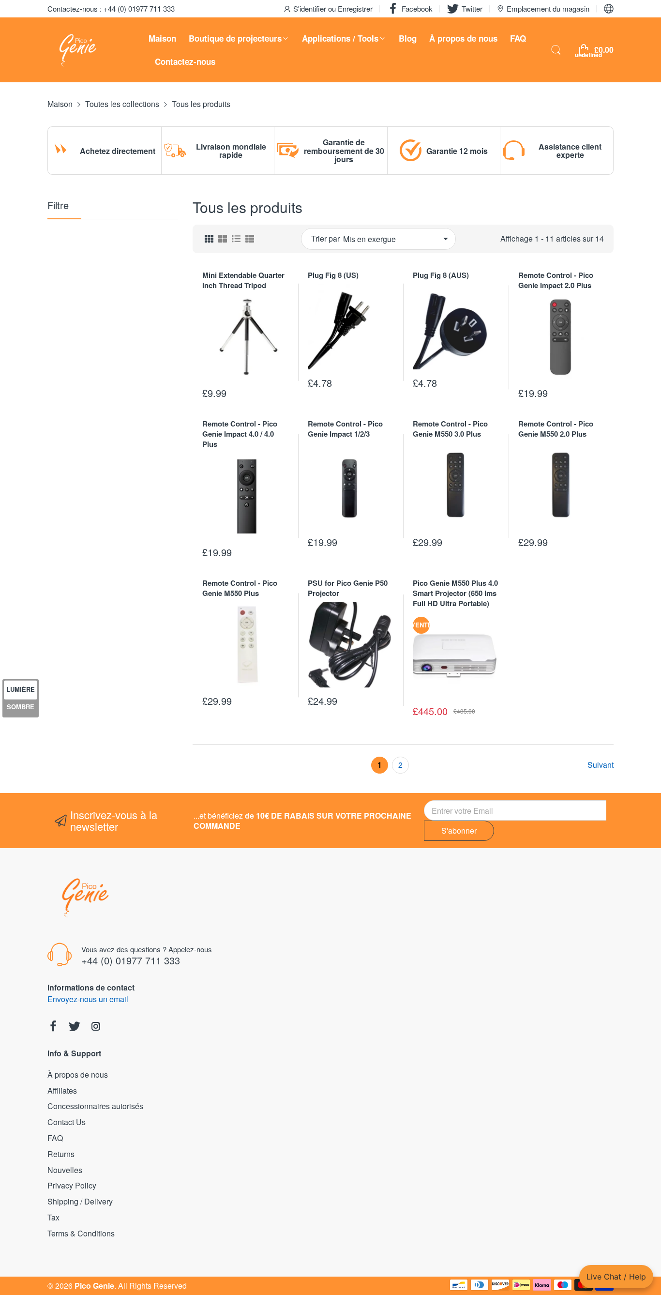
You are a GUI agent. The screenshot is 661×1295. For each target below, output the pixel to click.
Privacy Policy (71, 1185)
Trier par (325, 239)
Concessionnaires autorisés (95, 1106)
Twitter (472, 8)
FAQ (55, 1137)
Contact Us (66, 1121)
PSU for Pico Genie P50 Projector (348, 588)
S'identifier (310, 8)
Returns (61, 1153)
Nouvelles (64, 1169)
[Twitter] (74, 1028)
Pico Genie (94, 1285)
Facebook (417, 8)
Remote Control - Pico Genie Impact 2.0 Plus (555, 280)
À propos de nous (77, 1074)
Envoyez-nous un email (87, 999)
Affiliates (62, 1090)
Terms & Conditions (81, 1233)
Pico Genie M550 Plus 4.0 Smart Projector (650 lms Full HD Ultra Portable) (455, 593)
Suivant (600, 765)
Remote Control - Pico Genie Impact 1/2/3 (345, 428)
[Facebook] (53, 1028)
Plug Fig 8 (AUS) (441, 275)
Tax (53, 1217)
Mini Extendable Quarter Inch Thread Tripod (243, 280)
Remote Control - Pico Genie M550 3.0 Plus (450, 428)
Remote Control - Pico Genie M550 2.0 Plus (555, 428)
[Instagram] (96, 1028)
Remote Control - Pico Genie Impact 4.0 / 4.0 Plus (239, 433)
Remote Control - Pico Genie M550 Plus (239, 588)
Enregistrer (355, 8)
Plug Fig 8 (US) (333, 275)
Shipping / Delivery (80, 1201)
